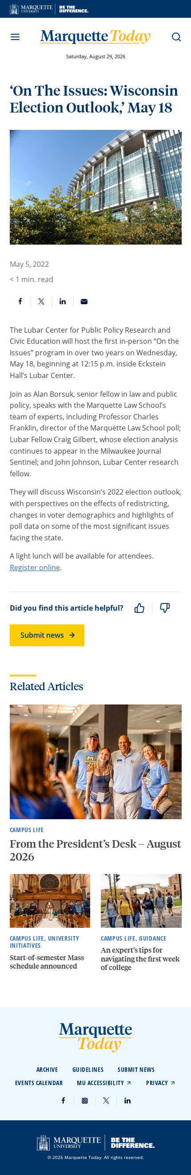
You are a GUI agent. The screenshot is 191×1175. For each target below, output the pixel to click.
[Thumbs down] (164, 608)
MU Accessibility (100, 1082)
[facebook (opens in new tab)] (63, 1100)
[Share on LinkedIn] (63, 301)
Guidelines (88, 1069)
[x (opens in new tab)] (106, 1100)
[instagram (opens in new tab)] (85, 1100)
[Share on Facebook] (20, 301)
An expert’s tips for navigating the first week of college (140, 958)
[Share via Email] (84, 301)
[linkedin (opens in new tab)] (127, 1100)
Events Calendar (39, 1082)
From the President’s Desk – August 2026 (95, 850)
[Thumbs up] (139, 608)
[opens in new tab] (49, 9)
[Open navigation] (15, 37)
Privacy (157, 1082)
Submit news (42, 635)
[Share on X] (41, 301)
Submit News (136, 1069)
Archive (47, 1069)
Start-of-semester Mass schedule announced (47, 961)
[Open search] (176, 37)
